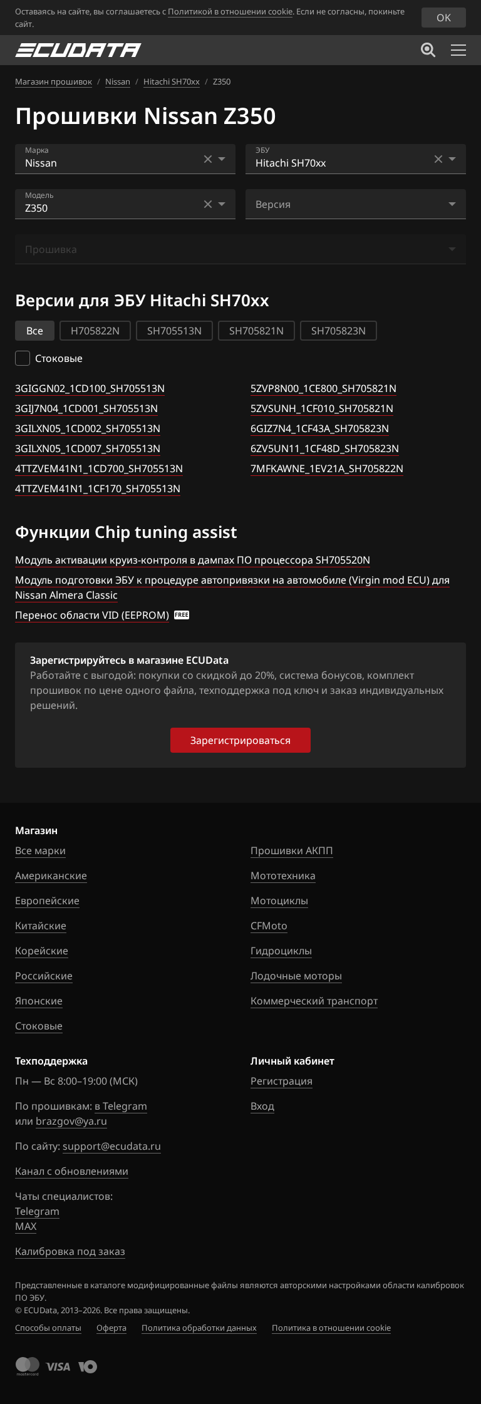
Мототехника (283, 875)
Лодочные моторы (296, 976)
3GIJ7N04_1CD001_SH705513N (86, 408)
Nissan (117, 81)
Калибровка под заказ (70, 1251)
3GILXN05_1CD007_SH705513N (87, 448)
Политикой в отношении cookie (230, 11)
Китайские (40, 925)
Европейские (47, 900)
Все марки (40, 850)
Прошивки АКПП (292, 850)
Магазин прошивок (53, 81)
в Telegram (121, 1106)
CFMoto (269, 925)
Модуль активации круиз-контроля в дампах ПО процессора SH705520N (192, 560)
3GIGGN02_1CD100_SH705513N (90, 388)
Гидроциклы (281, 951)
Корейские (41, 951)
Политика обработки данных (199, 1327)
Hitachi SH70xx (171, 81)
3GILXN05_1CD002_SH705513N (87, 428)
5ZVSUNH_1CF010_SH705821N (322, 408)
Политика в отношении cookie (331, 1327)
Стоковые (39, 1026)
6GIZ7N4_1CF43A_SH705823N (320, 428)
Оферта (111, 1327)
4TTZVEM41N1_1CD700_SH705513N (99, 468)
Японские (39, 1001)
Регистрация (282, 1081)
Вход (262, 1106)
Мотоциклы (279, 900)
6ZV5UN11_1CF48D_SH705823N (325, 448)
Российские (44, 976)
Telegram (37, 1211)
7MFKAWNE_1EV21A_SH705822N (327, 468)
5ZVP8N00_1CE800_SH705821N (323, 388)
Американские (51, 875)
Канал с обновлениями (71, 1171)
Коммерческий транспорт (314, 1001)
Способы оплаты (48, 1327)
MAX (25, 1226)
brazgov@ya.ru (71, 1121)
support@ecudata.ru (112, 1146)
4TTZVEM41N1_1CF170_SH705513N (97, 488)
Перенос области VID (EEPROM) (92, 615)
